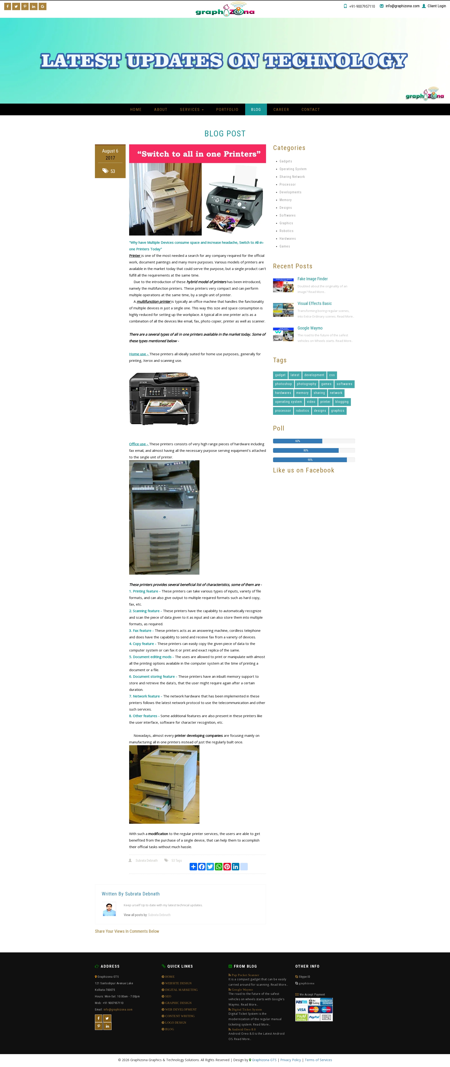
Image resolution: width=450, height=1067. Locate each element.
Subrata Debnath (147, 860)
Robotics (287, 231)
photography (306, 384)
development (314, 375)
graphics (338, 410)
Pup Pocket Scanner (258, 980)
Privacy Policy (290, 1060)
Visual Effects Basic (315, 303)
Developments (291, 192)
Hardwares (288, 238)
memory (302, 393)
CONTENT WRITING (180, 1016)
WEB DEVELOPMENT (181, 1009)
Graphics (286, 223)
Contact (311, 109)
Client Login (437, 6)
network (336, 393)
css (332, 375)
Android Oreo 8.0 (257, 1034)
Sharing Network (292, 177)
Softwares (288, 215)
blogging (342, 402)
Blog (256, 109)
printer (325, 402)
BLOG (169, 1029)
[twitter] (107, 1018)
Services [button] (190, 109)
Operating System (293, 169)
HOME (170, 976)
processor (283, 410)
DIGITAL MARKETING (181, 989)
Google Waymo (310, 328)
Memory (286, 200)
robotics (302, 410)
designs (320, 410)
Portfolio (227, 109)
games (326, 384)
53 (112, 171)
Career (281, 109)
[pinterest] (99, 1026)
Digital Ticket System (255, 1017)
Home (136, 109)
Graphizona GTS (264, 1060)
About (161, 109)
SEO (168, 996)
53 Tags (177, 860)
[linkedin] (107, 1026)
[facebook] (98, 1018)
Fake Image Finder (313, 278)
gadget (280, 375)
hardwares (283, 393)
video (311, 402)
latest (295, 375)
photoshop (283, 384)
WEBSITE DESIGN (178, 983)
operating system (288, 402)
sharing (319, 393)
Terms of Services (318, 1060)
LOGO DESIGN (175, 1022)
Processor (288, 184)
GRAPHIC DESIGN (178, 1002)
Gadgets (286, 161)
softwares (344, 384)
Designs (286, 208)
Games (285, 246)
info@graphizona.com (403, 6)
